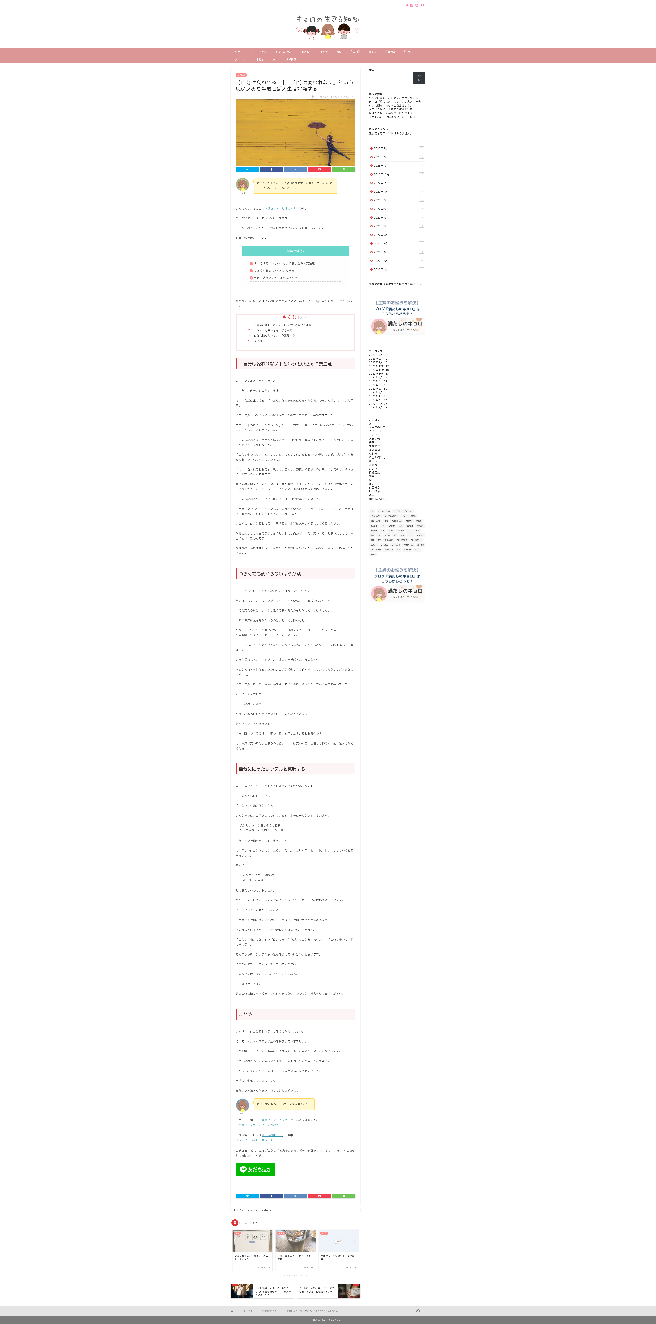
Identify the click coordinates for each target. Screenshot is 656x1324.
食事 (398, 549)
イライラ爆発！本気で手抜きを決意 (391, 109)
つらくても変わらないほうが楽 (273, 330)
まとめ (258, 340)
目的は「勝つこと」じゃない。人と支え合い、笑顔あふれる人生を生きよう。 (395, 103)
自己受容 (304, 51)
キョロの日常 (377, 427)
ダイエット (241, 59)
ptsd (372, 511)
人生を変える (397, 521)
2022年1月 (398, 269)
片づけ (408, 51)
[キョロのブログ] (328, 45)
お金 (371, 423)
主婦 (386, 521)
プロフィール (258, 51)
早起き (260, 59)
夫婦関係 (291, 59)
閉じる (303, 318)
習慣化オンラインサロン (277, 1120)
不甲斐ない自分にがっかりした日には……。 (396, 117)
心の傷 (390, 530)
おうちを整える (384, 511)
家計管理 (374, 450)
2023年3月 (398, 148)
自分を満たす (416, 540)
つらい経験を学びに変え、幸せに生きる (393, 98)
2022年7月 (398, 217)
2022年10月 (398, 191)
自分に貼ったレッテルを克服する (275, 335)
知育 (371, 476)
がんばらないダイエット (403, 511)
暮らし (373, 51)
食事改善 (407, 549)
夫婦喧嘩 (419, 526)
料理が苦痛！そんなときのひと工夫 (391, 113)
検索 (371, 70)
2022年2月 (398, 261)
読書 (371, 495)
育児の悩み (389, 540)
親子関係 (420, 545)
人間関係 (355, 51)
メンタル (374, 435)
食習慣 (372, 554)
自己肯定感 (396, 545)
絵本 (275, 59)
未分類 (373, 465)
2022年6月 (398, 226)
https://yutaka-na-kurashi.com (253, 1210)
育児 (339, 51)
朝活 (395, 535)
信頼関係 (391, 526)
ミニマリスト (375, 521)
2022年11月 (398, 183)
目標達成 (374, 472)
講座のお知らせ (378, 499)
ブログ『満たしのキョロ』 (256, 1140)
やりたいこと (375, 516)
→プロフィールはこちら (280, 208)
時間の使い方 (377, 457)
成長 (372, 535)
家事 (382, 530)
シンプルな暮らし (391, 516)
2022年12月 (398, 174)
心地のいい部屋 (414, 530)
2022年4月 (398, 243)
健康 (371, 442)
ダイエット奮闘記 (408, 516)
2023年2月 (398, 157)
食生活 (417, 549)
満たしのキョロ (272, 1135)
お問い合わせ (282, 51)
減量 (402, 535)
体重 (382, 526)
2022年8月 (398, 209)
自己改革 (323, 51)
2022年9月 (398, 200)
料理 (379, 535)
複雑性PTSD (408, 545)
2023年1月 (398, 165)
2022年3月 (398, 252)
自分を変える (402, 540)
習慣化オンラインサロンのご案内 (260, 1125)
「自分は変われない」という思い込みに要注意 (282, 325)
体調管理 (373, 526)
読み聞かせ (388, 549)
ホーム (239, 51)
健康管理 (409, 526)
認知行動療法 (375, 549)
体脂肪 (418, 521)
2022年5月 (398, 235)
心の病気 (400, 530)
